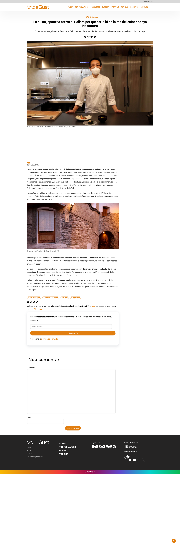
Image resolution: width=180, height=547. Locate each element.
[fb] (93, 448)
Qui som (30, 447)
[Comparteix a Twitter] (85, 37)
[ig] (100, 448)
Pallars (65, 298)
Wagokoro (75, 298)
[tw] (97, 448)
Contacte (30, 454)
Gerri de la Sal (34, 298)
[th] (111, 448)
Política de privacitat (34, 457)
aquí (94, 306)
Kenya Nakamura (51, 298)
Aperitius (115, 7)
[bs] (114, 448)
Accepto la (45, 339)
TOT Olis (124, 7)
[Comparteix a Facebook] (88, 37)
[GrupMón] (148, 1)
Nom (29, 417)
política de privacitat (49, 339)
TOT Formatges (81, 7)
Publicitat (30, 450)
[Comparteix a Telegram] (95, 37)
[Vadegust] (24, 10)
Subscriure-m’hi (73, 333)
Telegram (38, 309)
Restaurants (146, 7)
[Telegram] (104, 448)
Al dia (70, 7)
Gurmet (105, 7)
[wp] (107, 448)
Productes (95, 7)
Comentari (31, 367)
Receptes (134, 7)
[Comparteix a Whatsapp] (92, 37)
